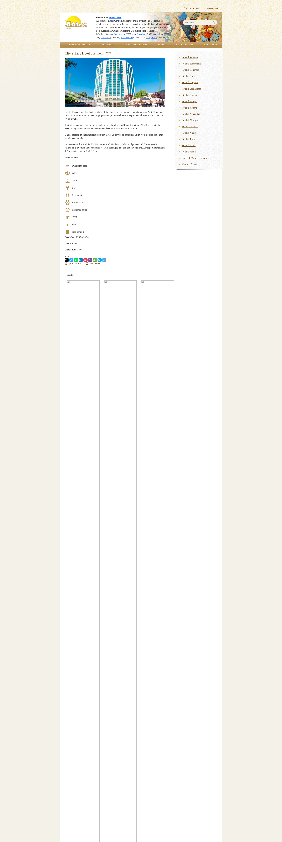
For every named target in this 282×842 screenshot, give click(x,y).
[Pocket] (85, 260)
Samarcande (120, 34)
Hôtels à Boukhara (190, 70)
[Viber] (90, 260)
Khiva (160, 34)
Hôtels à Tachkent (190, 57)
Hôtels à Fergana (189, 95)
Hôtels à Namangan (191, 114)
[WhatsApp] (95, 260)
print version (75, 263)
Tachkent (105, 37)
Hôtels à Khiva (188, 76)
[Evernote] (76, 260)
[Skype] (100, 260)
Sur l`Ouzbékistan (184, 44)
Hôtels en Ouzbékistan (136, 44)
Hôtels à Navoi (188, 145)
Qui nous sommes (192, 8)
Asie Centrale (210, 44)
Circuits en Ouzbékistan (79, 44)
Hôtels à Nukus (189, 133)
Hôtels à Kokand (189, 107)
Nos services (108, 44)
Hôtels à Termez (189, 139)
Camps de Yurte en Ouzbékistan (196, 158)
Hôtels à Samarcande (191, 63)
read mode (95, 263)
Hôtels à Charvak (190, 126)
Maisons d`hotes (189, 164)
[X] (67, 260)
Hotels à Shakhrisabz (191, 89)
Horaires (162, 44)
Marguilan (151, 37)
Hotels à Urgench (190, 82)
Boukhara (141, 34)
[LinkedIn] (81, 260)
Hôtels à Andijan (189, 101)
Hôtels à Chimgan (190, 120)
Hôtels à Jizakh (189, 151)
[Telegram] (104, 260)
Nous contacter (213, 8)
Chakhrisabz (127, 37)
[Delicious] (71, 260)
